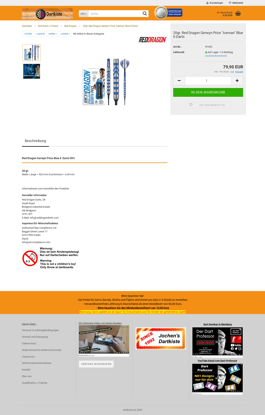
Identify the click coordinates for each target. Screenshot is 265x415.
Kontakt (26, 369)
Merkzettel (237, 3)
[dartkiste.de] (47, 13)
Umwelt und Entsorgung (35, 336)
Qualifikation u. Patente (34, 382)
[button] (179, 80)
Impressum (28, 356)
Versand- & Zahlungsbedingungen (40, 330)
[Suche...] (145, 13)
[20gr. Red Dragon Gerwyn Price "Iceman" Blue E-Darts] (106, 80)
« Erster (28, 33)
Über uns (27, 376)
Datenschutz (29, 343)
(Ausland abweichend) (216, 56)
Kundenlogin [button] (216, 3)
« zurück (40, 33)
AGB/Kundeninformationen (36, 363)
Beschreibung (35, 141)
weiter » (52, 33)
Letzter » (65, 33)
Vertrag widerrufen (96, 364)
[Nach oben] (254, 409)
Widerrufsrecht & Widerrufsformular (41, 350)
